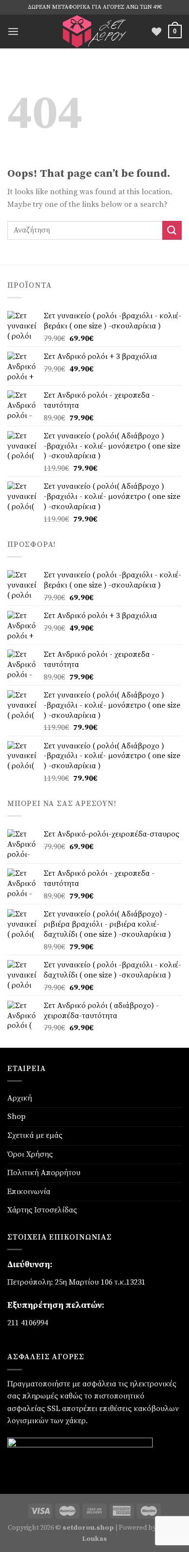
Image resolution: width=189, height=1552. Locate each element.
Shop (16, 1116)
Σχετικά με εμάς (35, 1135)
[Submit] (172, 230)
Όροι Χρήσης (30, 1154)
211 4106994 (27, 1323)
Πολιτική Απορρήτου (43, 1173)
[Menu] (13, 31)
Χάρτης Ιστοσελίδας (42, 1210)
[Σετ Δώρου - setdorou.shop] (94, 31)
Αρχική (19, 1098)
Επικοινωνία (28, 1191)
